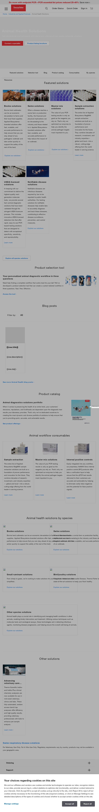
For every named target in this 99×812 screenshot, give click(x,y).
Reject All (88, 804)
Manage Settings (11, 804)
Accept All (69, 804)
